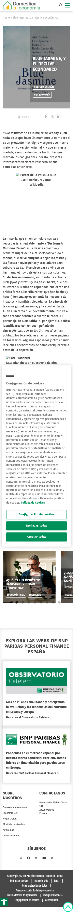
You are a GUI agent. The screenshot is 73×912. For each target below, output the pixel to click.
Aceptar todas (36, 537)
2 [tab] (22, 602)
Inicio (6, 17)
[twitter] (36, 858)
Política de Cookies (33, 503)
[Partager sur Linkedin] (58, 117)
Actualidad (8, 830)
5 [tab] (41, 602)
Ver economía (42, 95)
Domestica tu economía (15, 807)
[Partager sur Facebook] (46, 117)
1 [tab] (16, 602)
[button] (4, 902)
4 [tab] (35, 602)
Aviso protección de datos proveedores (35, 890)
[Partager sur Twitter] (52, 117)
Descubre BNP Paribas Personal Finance (31, 773)
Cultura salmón (44, 87)
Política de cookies (19, 881)
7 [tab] (53, 602)
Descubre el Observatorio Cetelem (28, 717)
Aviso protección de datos (34, 885)
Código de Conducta (53, 895)
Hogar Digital (10, 819)
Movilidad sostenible (14, 824)
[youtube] (44, 858)
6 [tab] (47, 602)
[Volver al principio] (68, 907)
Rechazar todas (36, 526)
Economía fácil (16, 595)
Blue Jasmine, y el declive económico (35, 17)
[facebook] (28, 858)
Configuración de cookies (36, 514)
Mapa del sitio (41, 881)
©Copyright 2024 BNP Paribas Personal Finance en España (35, 876)
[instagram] (21, 858)
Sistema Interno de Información (22, 895)
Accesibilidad (51, 900)
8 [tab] (59, 602)
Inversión (35, 595)
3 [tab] (28, 602)
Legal (56, 881)
